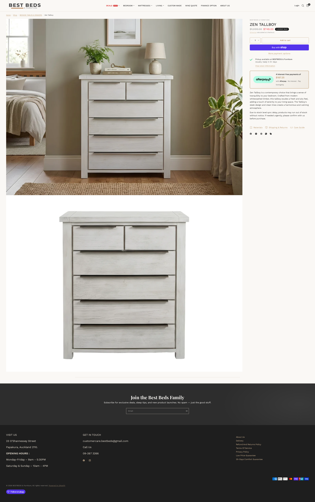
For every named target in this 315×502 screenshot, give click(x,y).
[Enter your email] (186, 411)
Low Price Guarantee (246, 455)
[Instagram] (91, 460)
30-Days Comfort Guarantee (249, 459)
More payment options (279, 53)
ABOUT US (225, 6)
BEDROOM (128, 6)
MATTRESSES (144, 6)
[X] (256, 133)
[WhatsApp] (266, 133)
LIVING (159, 6)
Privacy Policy (242, 452)
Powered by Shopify (57, 486)
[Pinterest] (261, 133)
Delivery (239, 441)
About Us (240, 437)
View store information (265, 66)
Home (8, 15)
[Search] (302, 5)
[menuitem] (112, 5)
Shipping (253, 32)
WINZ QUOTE (191, 6)
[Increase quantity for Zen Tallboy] (258, 40)
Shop (15, 15)
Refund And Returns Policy (248, 444)
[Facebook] (251, 133)
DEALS (109, 5)
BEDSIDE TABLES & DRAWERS (31, 15)
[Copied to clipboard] (271, 133)
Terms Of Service (244, 448)
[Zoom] (237, 24)
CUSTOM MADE (175, 6)
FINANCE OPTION (209, 6)
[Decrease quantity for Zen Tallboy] (252, 40)
